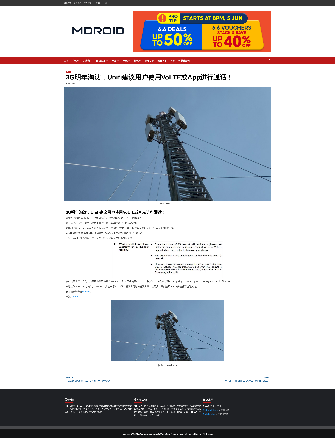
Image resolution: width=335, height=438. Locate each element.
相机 (136, 60)
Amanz (76, 296)
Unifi (68, 72)
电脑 (114, 60)
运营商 (86, 60)
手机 (74, 60)
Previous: (89, 379)
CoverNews (194, 434)
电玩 (125, 60)
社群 (105, 3)
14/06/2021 (72, 84)
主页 (66, 60)
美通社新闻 (184, 60)
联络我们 (97, 3)
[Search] (269, 60)
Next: (247, 379)
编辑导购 (67, 3)
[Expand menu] (78, 61)
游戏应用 (101, 60)
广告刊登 (87, 3)
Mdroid (86, 291)
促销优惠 (77, 3)
